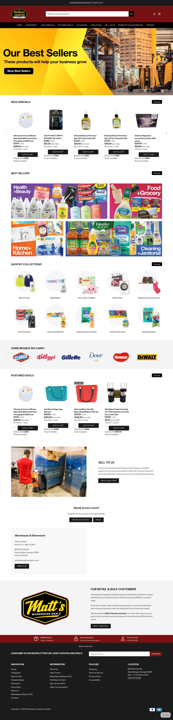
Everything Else (148, 332)
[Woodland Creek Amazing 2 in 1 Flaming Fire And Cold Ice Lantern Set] (117, 394)
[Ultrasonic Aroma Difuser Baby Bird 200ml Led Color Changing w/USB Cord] (26, 120)
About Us (54, 669)
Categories (16, 673)
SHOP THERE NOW (100, 626)
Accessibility (94, 680)
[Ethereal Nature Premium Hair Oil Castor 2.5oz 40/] (86, 120)
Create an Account (81, 520)
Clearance (15, 683)
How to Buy (16, 687)
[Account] (154, 14)
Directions (22, 566)
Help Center (55, 673)
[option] (86, 61)
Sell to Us (15, 690)
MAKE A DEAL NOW (109, 480)
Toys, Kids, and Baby (86, 298)
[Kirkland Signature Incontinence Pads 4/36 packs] (147, 120)
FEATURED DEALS (22, 375)
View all (157, 102)
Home (13, 669)
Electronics (118, 298)
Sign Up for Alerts (57, 683)
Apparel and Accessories (149, 298)
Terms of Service (96, 673)
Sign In (98, 520)
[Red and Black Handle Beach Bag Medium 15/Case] (86, 394)
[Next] (166, 133)
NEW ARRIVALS (20, 102)
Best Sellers (55, 298)
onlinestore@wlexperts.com (27, 560)
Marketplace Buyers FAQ (22, 694)
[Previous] (7, 133)
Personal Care (24, 332)
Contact (14, 698)
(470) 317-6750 (21, 555)
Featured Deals (17, 680)
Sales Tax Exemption (59, 687)
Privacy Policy (95, 676)
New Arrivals (24, 298)
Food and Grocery (117, 332)
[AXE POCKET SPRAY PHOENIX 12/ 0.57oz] (56, 120)
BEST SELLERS (20, 173)
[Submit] (131, 14)
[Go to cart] (159, 14)
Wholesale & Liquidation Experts (38, 709)
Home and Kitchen (55, 332)
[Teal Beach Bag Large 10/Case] (56, 394)
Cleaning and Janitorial (86, 332)
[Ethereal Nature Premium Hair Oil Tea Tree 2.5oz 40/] (116, 120)
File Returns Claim (58, 680)
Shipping (93, 669)
